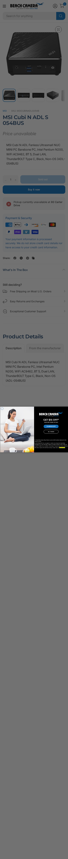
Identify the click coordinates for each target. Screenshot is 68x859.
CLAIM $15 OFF (50, 426)
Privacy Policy (62, 447)
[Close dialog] (2, 408)
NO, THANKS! (51, 431)
